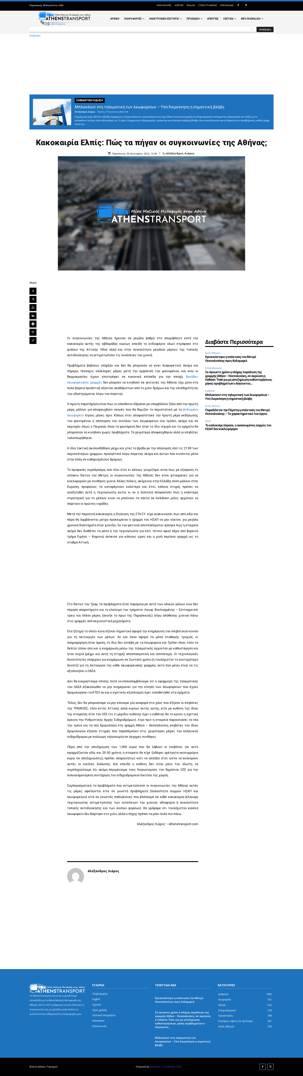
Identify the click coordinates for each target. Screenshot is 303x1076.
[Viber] (32, 332)
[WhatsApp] (32, 307)
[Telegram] (32, 324)
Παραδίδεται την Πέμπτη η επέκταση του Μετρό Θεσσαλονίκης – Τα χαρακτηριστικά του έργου (237, 412)
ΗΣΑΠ (208, 421)
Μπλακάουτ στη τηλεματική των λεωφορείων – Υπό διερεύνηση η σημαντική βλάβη (149, 107)
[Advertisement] (151, 65)
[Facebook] (238, 5)
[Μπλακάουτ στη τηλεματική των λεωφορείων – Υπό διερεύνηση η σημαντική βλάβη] (52, 112)
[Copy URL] (32, 340)
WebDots (155, 1066)
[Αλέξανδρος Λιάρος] (75, 876)
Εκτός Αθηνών (212, 352)
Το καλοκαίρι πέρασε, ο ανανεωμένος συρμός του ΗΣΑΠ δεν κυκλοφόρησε (238, 427)
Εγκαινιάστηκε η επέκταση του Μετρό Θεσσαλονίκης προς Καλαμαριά (230, 359)
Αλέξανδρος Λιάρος (85, 111)
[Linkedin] (32, 315)
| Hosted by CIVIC (171, 1066)
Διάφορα (34, 35)
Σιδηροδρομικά (213, 368)
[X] (246, 5)
